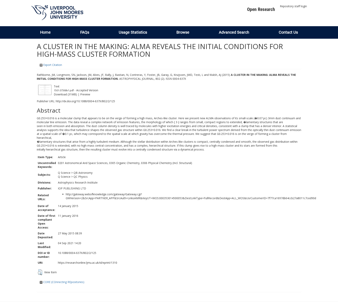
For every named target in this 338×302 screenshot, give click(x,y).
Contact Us (288, 32)
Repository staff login (293, 6)
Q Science (64, 173)
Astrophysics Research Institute (78, 182)
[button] (40, 272)
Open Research (261, 9)
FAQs (84, 32)
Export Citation (52, 65)
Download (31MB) (65, 94)
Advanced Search (234, 32)
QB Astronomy (83, 173)
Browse (182, 32)
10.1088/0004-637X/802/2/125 (77, 253)
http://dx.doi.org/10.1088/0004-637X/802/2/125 (85, 101)
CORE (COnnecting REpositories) (63, 282)
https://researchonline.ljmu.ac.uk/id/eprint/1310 (87, 262)
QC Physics (81, 176)
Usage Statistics (133, 32)
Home (45, 32)
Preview (85, 94)
